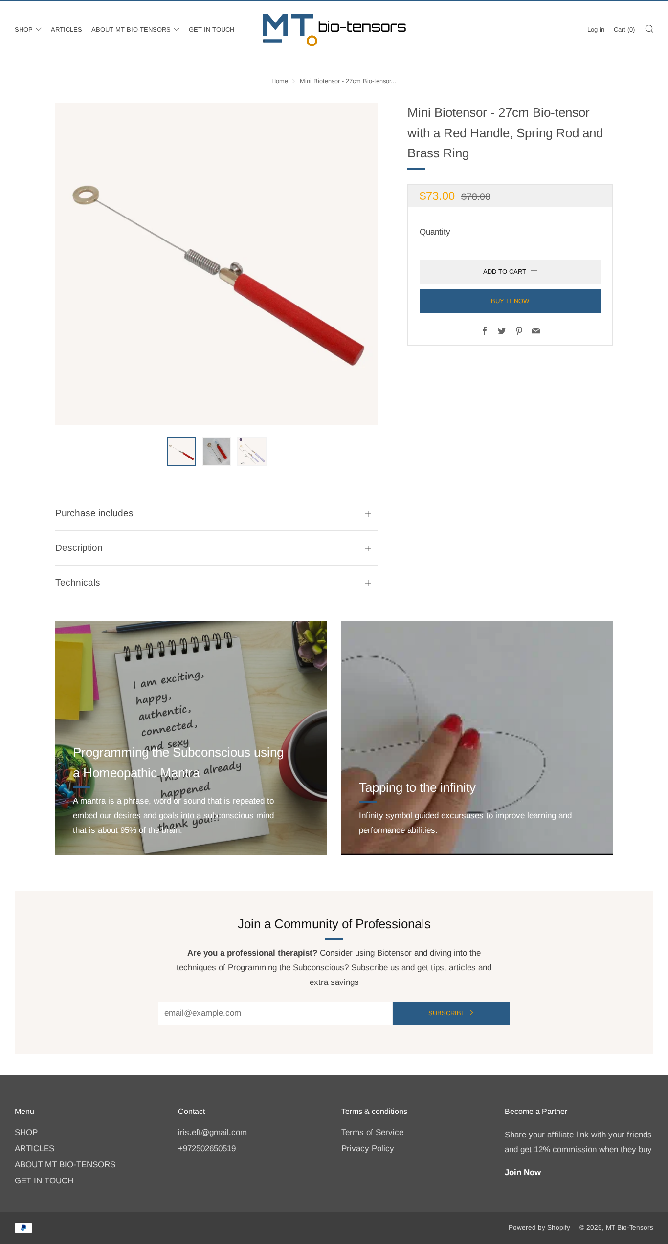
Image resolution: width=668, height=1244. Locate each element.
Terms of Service (372, 1132)
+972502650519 (207, 1148)
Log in (595, 29)
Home (279, 81)
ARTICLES (66, 29)
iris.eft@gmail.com (212, 1132)
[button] (181, 451)
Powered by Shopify (539, 1227)
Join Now (523, 1172)
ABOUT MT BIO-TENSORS (131, 29)
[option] (216, 264)
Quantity (435, 231)
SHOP (24, 29)
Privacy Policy (367, 1148)
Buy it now (510, 300)
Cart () (624, 29)
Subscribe (447, 1013)
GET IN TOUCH (211, 29)
